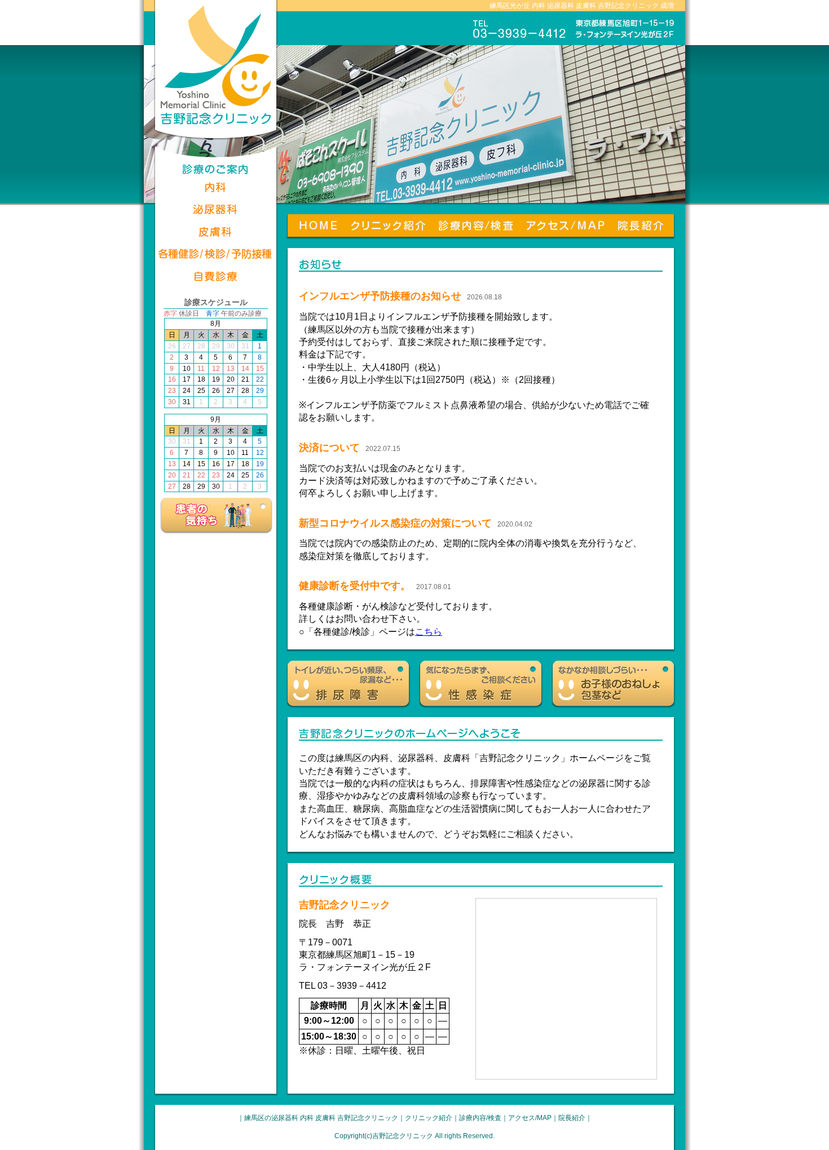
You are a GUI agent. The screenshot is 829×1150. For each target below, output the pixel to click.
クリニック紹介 (428, 1118)
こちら (428, 631)
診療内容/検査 (480, 1118)
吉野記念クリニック (402, 1136)
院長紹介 (571, 1118)
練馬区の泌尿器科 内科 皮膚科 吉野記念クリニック (321, 1118)
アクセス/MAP (530, 1118)
